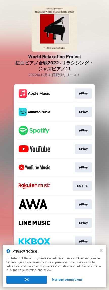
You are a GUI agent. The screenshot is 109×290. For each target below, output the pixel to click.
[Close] (101, 250)
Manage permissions (67, 279)
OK (27, 279)
